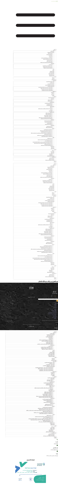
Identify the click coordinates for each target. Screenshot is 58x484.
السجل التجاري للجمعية (49, 60)
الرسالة (53, 70)
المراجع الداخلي (52, 125)
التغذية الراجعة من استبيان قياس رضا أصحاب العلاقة (46, 88)
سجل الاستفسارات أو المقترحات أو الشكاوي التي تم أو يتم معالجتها (44, 135)
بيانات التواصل (52, 63)
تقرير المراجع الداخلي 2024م (49, 127)
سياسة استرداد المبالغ (51, 159)
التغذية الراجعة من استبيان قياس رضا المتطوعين (47, 90)
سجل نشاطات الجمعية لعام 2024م (48, 134)
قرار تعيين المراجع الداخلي (49, 126)
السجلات (53, 128)
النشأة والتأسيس (52, 51)
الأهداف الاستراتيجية (51, 72)
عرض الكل (51, 107)
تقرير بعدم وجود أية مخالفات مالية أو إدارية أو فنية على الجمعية (45, 139)
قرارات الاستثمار (52, 146)
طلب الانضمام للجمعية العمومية (48, 103)
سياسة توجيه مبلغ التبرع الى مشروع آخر (49, 160)
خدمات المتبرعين (54, 273)
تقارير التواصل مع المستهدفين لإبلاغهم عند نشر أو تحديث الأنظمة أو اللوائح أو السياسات (42, 142)
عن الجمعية (54, 50)
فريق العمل (52, 93)
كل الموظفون (54, 91)
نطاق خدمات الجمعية (51, 75)
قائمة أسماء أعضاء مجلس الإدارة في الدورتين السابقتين (46, 62)
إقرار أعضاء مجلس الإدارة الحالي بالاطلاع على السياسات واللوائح (45, 108)
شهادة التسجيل (50, 55)
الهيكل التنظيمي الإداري (51, 73)
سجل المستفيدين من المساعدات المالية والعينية (46, 136)
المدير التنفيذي (50, 64)
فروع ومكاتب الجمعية (51, 74)
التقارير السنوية (52, 151)
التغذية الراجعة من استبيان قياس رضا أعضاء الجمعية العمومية (45, 87)
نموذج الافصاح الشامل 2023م (49, 114)
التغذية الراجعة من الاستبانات (51, 86)
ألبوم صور (53, 78)
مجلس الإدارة (52, 98)
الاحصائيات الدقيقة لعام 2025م (50, 155)
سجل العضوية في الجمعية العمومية (48, 129)
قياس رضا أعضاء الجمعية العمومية (50, 81)
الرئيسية (55, 49)
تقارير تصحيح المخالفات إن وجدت (48, 140)
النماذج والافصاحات (52, 228)
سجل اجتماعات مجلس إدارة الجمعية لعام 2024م (46, 131)
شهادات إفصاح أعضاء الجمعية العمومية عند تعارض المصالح (45, 117)
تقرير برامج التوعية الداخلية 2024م (48, 144)
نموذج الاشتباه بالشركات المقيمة (48, 124)
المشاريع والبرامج (54, 79)
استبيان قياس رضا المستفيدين (50, 83)
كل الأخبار (53, 77)
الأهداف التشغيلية (52, 71)
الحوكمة (55, 96)
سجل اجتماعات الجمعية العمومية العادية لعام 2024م (46, 130)
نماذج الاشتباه (52, 119)
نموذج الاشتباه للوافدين (49, 123)
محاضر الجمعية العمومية (49, 105)
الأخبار (55, 76)
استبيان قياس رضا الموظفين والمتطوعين (49, 85)
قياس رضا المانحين (52, 82)
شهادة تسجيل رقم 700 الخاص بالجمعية (47, 59)
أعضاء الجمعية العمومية (49, 104)
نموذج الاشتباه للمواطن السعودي (48, 122)
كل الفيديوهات (52, 148)
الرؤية (53, 69)
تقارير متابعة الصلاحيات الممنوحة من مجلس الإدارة (46, 145)
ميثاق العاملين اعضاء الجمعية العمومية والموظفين (46, 118)
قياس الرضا (54, 80)
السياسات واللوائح (52, 106)
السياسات (51, 109)
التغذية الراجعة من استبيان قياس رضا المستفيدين (46, 89)
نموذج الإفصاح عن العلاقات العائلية (48, 116)
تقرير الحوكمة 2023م (49, 138)
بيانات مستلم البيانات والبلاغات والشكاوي (47, 66)
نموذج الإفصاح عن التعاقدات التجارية (48, 115)
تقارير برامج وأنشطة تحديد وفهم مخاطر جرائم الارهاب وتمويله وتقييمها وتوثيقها (43, 143)
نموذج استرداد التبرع (51, 157)
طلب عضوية (52, 94)
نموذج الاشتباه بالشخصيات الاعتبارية (48, 120)
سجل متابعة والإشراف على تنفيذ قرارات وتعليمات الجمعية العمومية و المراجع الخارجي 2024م (41, 133)
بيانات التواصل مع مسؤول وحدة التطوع (48, 67)
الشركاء (55, 277)
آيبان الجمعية (50, 56)
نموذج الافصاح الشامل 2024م (49, 113)
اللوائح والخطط (50, 110)
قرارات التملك (52, 147)
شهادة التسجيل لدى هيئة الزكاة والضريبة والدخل (46, 172)
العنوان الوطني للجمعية (49, 61)
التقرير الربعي (50, 154)
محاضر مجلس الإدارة (50, 100)
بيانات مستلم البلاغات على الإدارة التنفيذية (47, 65)
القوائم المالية (50, 153)
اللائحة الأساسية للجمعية (49, 54)
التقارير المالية (52, 152)
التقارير (53, 137)
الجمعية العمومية (52, 102)
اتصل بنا (55, 278)
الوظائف (53, 95)
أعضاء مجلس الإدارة (50, 53)
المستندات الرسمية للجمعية (51, 52)
